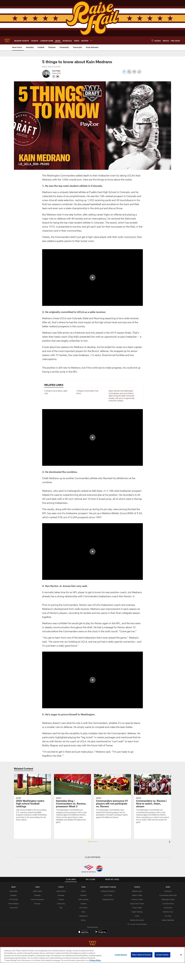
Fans (61, 907)
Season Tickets (137, 895)
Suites (137, 916)
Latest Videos (37, 891)
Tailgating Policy (108, 899)
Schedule (83, 895)
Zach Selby (56, 71)
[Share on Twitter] (129, 73)
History (83, 920)
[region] (92, 955)
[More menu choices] (91, 41)
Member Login (137, 891)
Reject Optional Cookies (141, 955)
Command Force (168, 903)
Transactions (83, 916)
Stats (83, 912)
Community (13, 907)
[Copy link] (139, 72)
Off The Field (13, 899)
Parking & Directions (108, 891)
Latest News (13, 891)
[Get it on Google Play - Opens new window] (101, 933)
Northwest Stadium (108, 887)
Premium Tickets (137, 899)
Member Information (137, 920)
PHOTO (61, 887)
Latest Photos (61, 891)
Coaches (83, 903)
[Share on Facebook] (124, 73)
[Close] (181, 955)
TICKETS (137, 887)
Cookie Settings (121, 955)
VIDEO (37, 887)
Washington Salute (168, 899)
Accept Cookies (162, 955)
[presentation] (170, 842)
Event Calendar (83, 899)
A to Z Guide (108, 895)
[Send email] (134, 73)
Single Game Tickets (137, 903)
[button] (92, 277)
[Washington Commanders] (92, 943)
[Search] (153, 40)
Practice (61, 899)
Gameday (13, 895)
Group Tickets (137, 907)
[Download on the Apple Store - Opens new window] (83, 932)
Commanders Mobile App (168, 895)
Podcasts (37, 903)
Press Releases (13, 903)
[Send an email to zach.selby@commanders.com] (57, 76)
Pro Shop (168, 916)
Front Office (83, 907)
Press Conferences (37, 899)
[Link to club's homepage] (7, 40)
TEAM (83, 887)
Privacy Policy (95, 960)
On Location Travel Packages (137, 924)
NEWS (13, 887)
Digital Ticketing (137, 912)
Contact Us (168, 891)
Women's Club (168, 912)
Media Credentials (168, 920)
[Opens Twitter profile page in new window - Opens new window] (53, 76)
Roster (83, 891)
